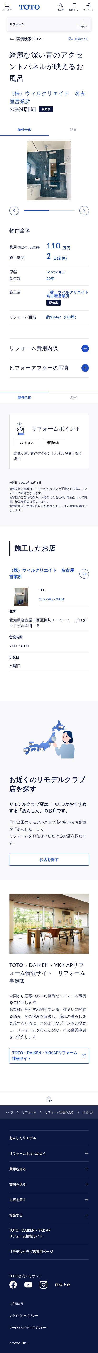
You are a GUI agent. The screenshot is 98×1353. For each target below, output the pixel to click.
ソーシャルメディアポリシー (28, 1327)
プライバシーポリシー (23, 1315)
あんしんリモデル (22, 1138)
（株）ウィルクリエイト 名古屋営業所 (47, 97)
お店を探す (49, 860)
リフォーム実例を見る (59, 1112)
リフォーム (29, 1112)
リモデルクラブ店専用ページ (31, 1252)
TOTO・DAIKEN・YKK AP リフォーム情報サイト (30, 1233)
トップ (9, 1112)
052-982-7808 (51, 599)
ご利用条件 (16, 1303)
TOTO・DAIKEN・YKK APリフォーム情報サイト (44, 1056)
